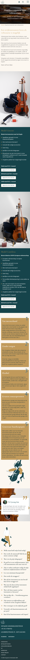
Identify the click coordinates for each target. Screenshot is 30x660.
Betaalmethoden (6, 644)
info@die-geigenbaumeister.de (12, 626)
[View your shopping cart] (23, 2)
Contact (3, 654)
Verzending (4, 641)
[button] (1, 508)
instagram (11, 636)
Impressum (4, 650)
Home (2, 25)
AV (1, 648)
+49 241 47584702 (6, 628)
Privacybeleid (5, 652)
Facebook (4, 636)
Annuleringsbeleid (6, 646)
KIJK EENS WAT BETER (8, 170)
